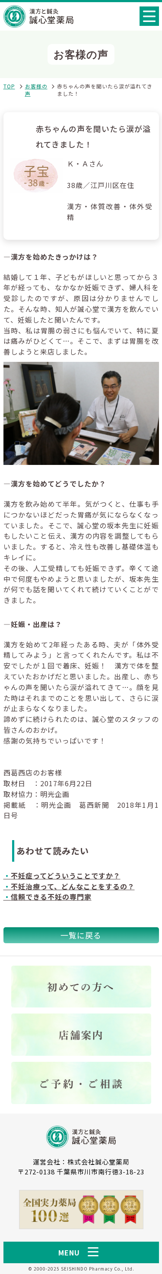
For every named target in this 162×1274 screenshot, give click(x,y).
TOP (9, 86)
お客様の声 (36, 89)
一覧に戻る (81, 935)
